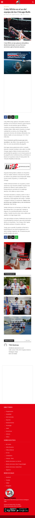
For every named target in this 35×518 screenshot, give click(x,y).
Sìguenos (8, 470)
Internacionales (10, 417)
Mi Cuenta (8, 444)
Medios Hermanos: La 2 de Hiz (13, 461)
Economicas (9, 431)
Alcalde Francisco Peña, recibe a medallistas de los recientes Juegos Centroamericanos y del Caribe (17, 304)
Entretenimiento (10, 422)
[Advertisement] (17, 94)
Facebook (8, 477)
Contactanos (9, 455)
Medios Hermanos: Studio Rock (13, 467)
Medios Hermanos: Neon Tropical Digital (16, 464)
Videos (7, 437)
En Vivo (8, 452)
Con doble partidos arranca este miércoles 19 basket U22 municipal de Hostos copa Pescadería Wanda (17, 324)
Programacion (9, 411)
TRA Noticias (17, 14)
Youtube (8, 480)
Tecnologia (8, 425)
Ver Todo (28, 340)
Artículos (8, 434)
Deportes (6, 6)
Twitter (7, 483)
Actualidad (8, 414)
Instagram (8, 485)
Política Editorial (10, 450)
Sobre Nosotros (10, 447)
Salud (7, 428)
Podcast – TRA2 (10, 458)
